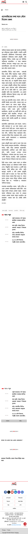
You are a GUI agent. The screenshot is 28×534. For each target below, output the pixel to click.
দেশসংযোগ (8, 498)
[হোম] (2, 10)
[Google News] (22, 492)
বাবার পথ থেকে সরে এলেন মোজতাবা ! (12, 440)
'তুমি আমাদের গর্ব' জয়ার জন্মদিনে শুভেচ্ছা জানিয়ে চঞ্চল (19, 220)
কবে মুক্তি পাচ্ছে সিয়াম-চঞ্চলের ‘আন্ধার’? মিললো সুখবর (19, 227)
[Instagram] (18, 492)
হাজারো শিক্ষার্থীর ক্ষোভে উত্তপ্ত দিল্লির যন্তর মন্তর (12, 459)
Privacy (4, 530)
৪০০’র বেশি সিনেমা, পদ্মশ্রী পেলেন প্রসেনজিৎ (18, 241)
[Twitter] (8, 492)
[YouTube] (12, 492)
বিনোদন (8, 501)
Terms (8, 530)
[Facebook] (5, 492)
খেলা (20, 505)
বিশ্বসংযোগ (20, 498)
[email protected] (16, 525)
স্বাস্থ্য (8, 505)
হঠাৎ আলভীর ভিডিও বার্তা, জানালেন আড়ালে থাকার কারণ (18, 235)
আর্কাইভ (14, 508)
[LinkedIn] (15, 492)
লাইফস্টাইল (20, 501)
